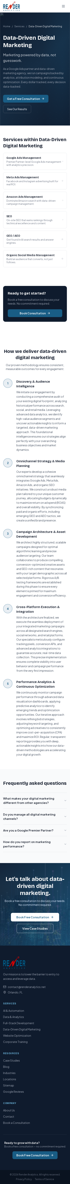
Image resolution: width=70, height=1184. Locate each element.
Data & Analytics (13, 1017)
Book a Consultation (16, 1122)
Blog (6, 1066)
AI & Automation (13, 1010)
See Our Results (17, 109)
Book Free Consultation (32, 917)
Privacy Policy (24, 1179)
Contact (8, 1116)
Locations (9, 1079)
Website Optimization (17, 1035)
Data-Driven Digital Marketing (21, 1029)
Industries (9, 1073)
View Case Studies (35, 928)
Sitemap (8, 1085)
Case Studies (11, 1060)
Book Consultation (33, 313)
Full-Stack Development (18, 1023)
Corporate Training (15, 1041)
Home (6, 26)
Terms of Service (44, 1179)
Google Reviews (13, 1091)
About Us (9, 1110)
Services (19, 26)
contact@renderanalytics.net (27, 987)
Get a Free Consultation (23, 98)
